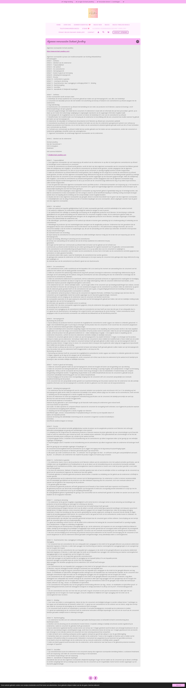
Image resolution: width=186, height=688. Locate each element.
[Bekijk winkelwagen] (108, 32)
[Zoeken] (103, 32)
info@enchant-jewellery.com (57, 155)
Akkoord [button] (178, 685)
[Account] (98, 32)
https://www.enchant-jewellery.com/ (58, 51)
